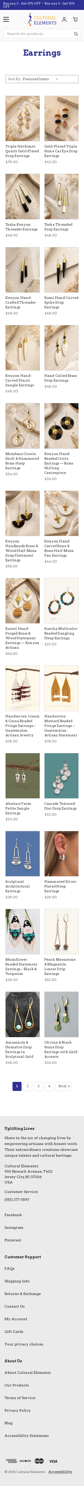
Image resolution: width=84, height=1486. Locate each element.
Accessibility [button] (60, 1472)
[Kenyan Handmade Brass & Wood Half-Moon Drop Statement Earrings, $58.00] (22, 513)
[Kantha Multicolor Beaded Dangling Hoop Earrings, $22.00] (61, 601)
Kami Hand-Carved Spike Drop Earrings (61, 302)
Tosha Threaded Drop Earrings (58, 227)
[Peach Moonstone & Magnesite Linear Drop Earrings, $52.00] (61, 931)
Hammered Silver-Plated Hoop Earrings (61, 886)
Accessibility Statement (26, 1436)
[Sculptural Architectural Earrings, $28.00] (22, 853)
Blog (8, 1423)
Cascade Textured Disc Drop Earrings (60, 806)
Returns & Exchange (22, 1294)
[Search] (76, 34)
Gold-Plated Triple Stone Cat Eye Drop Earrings (61, 151)
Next (62, 1086)
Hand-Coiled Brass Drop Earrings (60, 378)
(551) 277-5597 (16, 1199)
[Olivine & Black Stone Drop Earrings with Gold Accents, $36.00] (61, 1014)
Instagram (14, 1227)
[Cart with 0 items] (75, 19)
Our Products (16, 1385)
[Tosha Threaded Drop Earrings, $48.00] (61, 196)
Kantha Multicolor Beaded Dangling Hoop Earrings (61, 633)
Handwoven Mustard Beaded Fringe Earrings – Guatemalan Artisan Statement (60, 725)
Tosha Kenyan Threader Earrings (21, 227)
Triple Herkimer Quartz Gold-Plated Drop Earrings (22, 151)
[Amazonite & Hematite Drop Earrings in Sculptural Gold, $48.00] (22, 1014)
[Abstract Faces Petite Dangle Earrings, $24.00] (22, 776)
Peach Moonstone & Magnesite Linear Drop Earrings (60, 967)
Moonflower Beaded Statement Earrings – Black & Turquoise (21, 967)
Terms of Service (19, 1398)
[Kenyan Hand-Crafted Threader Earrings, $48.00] (22, 270)
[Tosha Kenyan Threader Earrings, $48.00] (22, 196)
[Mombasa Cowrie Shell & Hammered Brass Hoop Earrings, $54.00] (22, 425)
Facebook (13, 1215)
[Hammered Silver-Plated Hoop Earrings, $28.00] (61, 853)
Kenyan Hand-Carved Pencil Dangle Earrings (19, 380)
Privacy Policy (17, 1410)
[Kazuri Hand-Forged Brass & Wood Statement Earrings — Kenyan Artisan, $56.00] (22, 601)
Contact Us (14, 1306)
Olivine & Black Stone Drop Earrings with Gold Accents (61, 1049)
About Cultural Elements (27, 1372)
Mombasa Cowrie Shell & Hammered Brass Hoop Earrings (22, 461)
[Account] (64, 19)
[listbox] (41, 79)
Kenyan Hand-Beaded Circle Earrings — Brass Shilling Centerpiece (58, 463)
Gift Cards (13, 1331)
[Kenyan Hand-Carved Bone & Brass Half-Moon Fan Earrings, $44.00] (61, 513)
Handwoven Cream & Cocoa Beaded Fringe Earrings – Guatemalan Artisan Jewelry (22, 725)
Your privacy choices (23, 1344)
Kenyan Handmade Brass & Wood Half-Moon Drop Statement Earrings (21, 550)
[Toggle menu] (6, 19)
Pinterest (12, 1240)
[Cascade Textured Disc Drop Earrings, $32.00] (61, 776)
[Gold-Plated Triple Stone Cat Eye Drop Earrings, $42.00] (61, 118)
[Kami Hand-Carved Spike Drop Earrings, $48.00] (61, 270)
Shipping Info (17, 1281)
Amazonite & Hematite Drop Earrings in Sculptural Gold (19, 1049)
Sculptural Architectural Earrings (17, 886)
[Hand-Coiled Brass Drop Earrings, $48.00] (61, 348)
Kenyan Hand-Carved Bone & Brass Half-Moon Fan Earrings (59, 548)
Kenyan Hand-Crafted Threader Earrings (20, 302)
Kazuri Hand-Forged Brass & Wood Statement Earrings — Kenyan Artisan (22, 638)
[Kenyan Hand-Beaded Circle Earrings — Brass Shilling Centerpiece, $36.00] (61, 425)
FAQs (9, 1268)
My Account (15, 1319)
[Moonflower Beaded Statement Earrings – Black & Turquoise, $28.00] (22, 931)
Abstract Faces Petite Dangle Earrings (18, 808)
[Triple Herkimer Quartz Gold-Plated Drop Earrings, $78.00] (22, 118)
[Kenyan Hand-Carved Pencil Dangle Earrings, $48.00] (22, 348)
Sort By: (14, 79)
